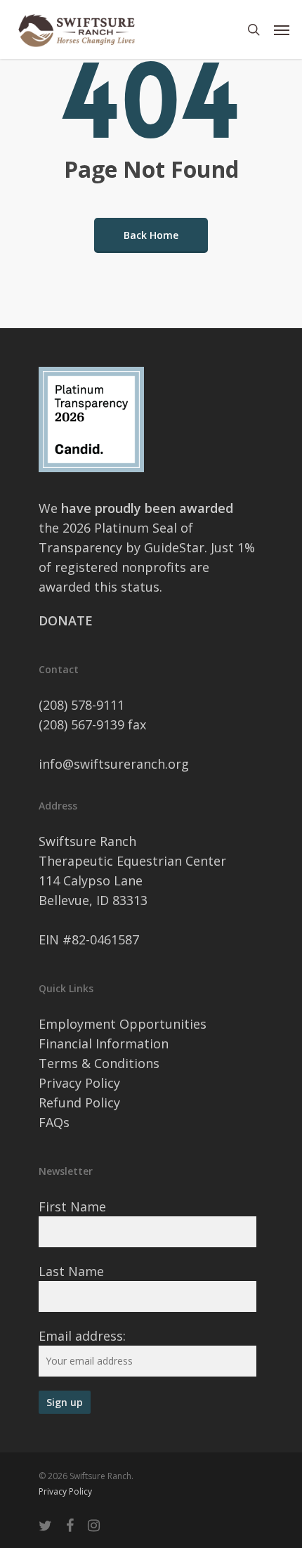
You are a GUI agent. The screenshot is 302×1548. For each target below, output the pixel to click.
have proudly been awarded (147, 508)
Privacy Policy (79, 1082)
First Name (72, 1206)
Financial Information (104, 1043)
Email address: (82, 1335)
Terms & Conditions (99, 1063)
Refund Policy (79, 1102)
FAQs (54, 1122)
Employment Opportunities (122, 1023)
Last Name (71, 1271)
